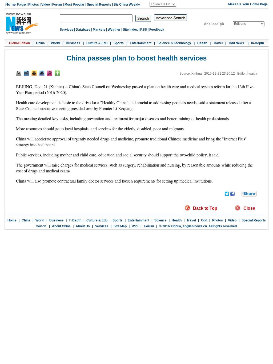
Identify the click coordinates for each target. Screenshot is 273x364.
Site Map (120, 226)
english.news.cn (195, 226)
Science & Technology (174, 43)
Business (73, 43)
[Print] (34, 73)
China (40, 43)
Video (45, 4)
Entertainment (140, 43)
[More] (57, 73)
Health (202, 43)
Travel (218, 43)
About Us (83, 226)
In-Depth (257, 43)
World (55, 43)
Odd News (237, 43)
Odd (204, 220)
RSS (143, 29)
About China (61, 226)
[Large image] (49, 73)
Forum (57, 4)
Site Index (130, 29)
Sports (119, 43)
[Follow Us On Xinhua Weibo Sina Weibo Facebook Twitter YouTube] (163, 4)
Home (12, 220)
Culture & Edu (96, 43)
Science (160, 220)
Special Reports (99, 4)
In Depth (75, 220)
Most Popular (75, 4)
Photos (33, 4)
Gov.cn (41, 226)
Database (83, 29)
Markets (99, 29)
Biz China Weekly (127, 4)
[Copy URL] (42, 73)
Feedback (156, 29)
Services (66, 29)
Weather (114, 29)
